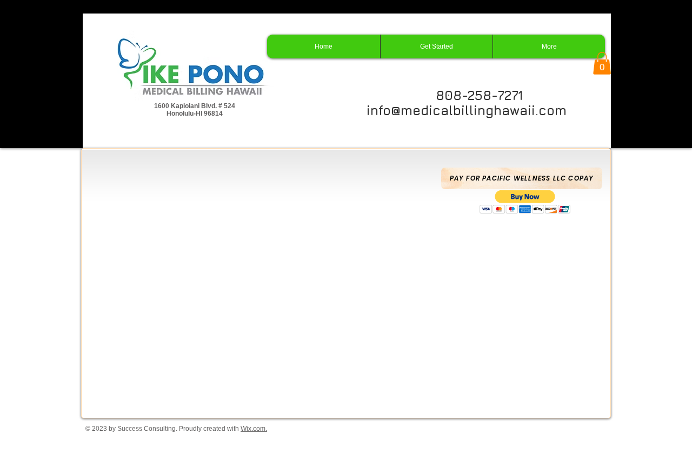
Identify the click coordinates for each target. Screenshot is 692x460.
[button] (602, 63)
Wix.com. (254, 428)
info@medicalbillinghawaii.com (467, 110)
